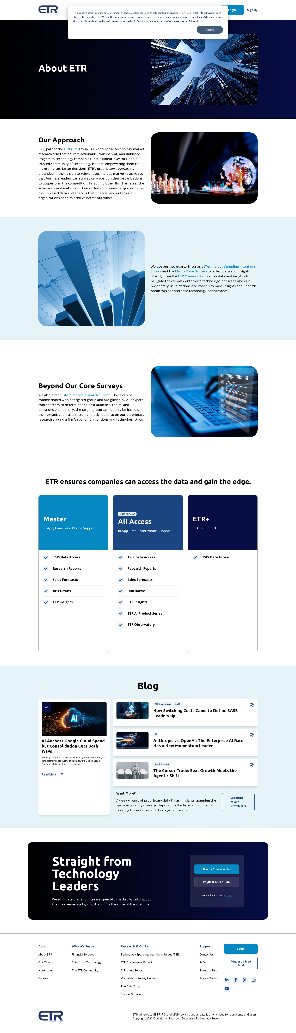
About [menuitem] (43, 946)
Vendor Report (162, 764)
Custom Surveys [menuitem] (131, 994)
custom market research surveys (85, 395)
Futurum (71, 149)
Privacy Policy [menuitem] (208, 978)
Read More (49, 774)
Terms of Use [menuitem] (208, 970)
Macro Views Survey (190, 271)
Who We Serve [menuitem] (83, 946)
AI (46, 707)
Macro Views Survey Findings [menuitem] (139, 978)
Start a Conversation (216, 869)
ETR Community (190, 276)
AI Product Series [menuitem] (132, 970)
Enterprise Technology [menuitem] (86, 962)
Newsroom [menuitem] (45, 970)
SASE (177, 704)
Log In (228, 895)
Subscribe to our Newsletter (238, 802)
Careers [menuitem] (43, 978)
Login (232, 10)
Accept (210, 29)
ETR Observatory (163, 704)
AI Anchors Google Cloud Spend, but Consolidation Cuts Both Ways (74, 746)
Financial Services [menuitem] (83, 954)
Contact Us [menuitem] (207, 954)
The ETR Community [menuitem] (85, 970)
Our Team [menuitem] (44, 962)
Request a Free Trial (217, 882)
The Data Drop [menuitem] (130, 986)
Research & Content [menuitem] (136, 946)
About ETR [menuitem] (45, 954)
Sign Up (252, 10)
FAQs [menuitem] (203, 962)
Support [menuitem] (206, 946)
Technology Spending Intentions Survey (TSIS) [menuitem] (150, 954)
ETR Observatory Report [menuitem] (136, 962)
